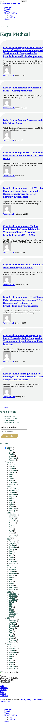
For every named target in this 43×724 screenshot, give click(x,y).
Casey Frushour (9, 397)
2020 (9, 592)
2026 (9, 448)
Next (6, 407)
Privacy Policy (26, 699)
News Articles (9, 416)
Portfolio (3, 690)
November (13, 466)
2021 (9, 565)
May (10, 452)
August (11, 472)
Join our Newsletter (9, 427)
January (12, 460)
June (10, 476)
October (12, 468)
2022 (9, 539)
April (11, 454)
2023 (9, 513)
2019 (9, 618)
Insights (3, 694)
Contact (7, 721)
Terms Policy (5, 701)
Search (24, 1)
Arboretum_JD (9, 75)
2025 (9, 462)
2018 (9, 644)
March (11, 456)
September (13, 470)
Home (2, 686)
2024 (9, 486)
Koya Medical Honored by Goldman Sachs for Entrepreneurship (22, 89)
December (12, 464)
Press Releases (9, 420)
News (2, 692)
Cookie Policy (38, 699)
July (10, 450)
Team (6, 713)
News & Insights (10, 715)
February (12, 458)
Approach (4, 688)
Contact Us (4, 696)
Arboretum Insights (11, 418)
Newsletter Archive (11, 422)
